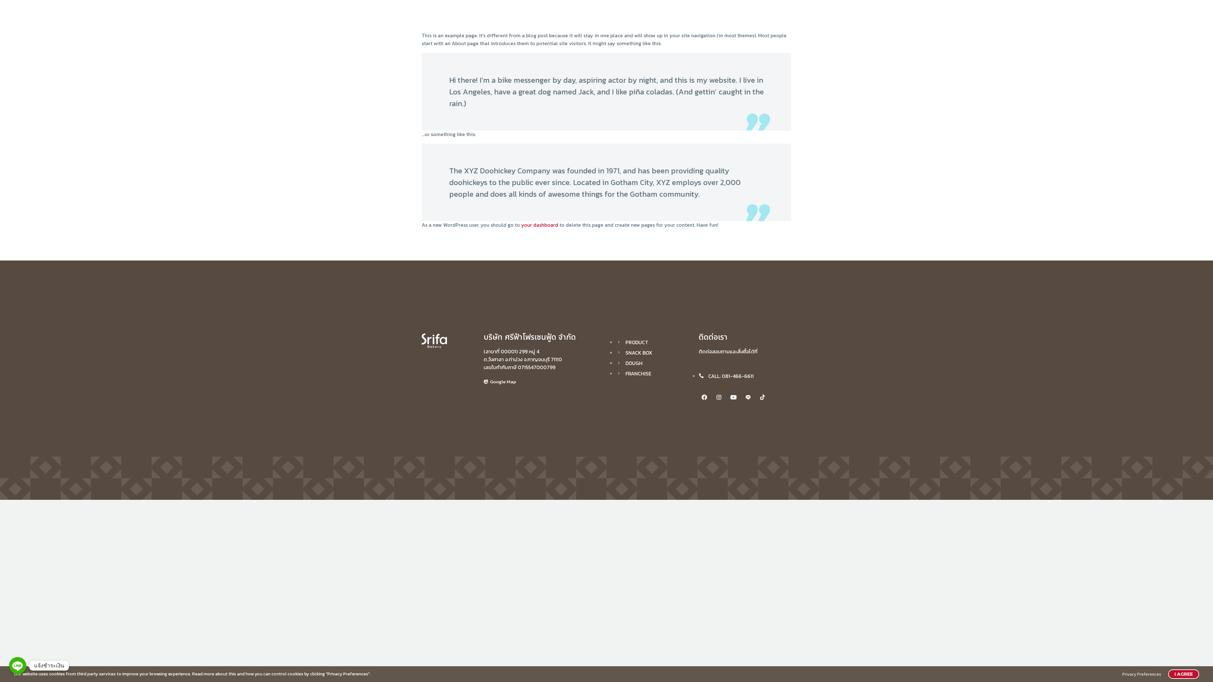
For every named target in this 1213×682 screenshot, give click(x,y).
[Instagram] (719, 397)
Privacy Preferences (1141, 674)
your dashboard (539, 225)
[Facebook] (704, 397)
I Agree (1183, 674)
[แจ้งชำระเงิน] (17, 665)
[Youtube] (733, 397)
